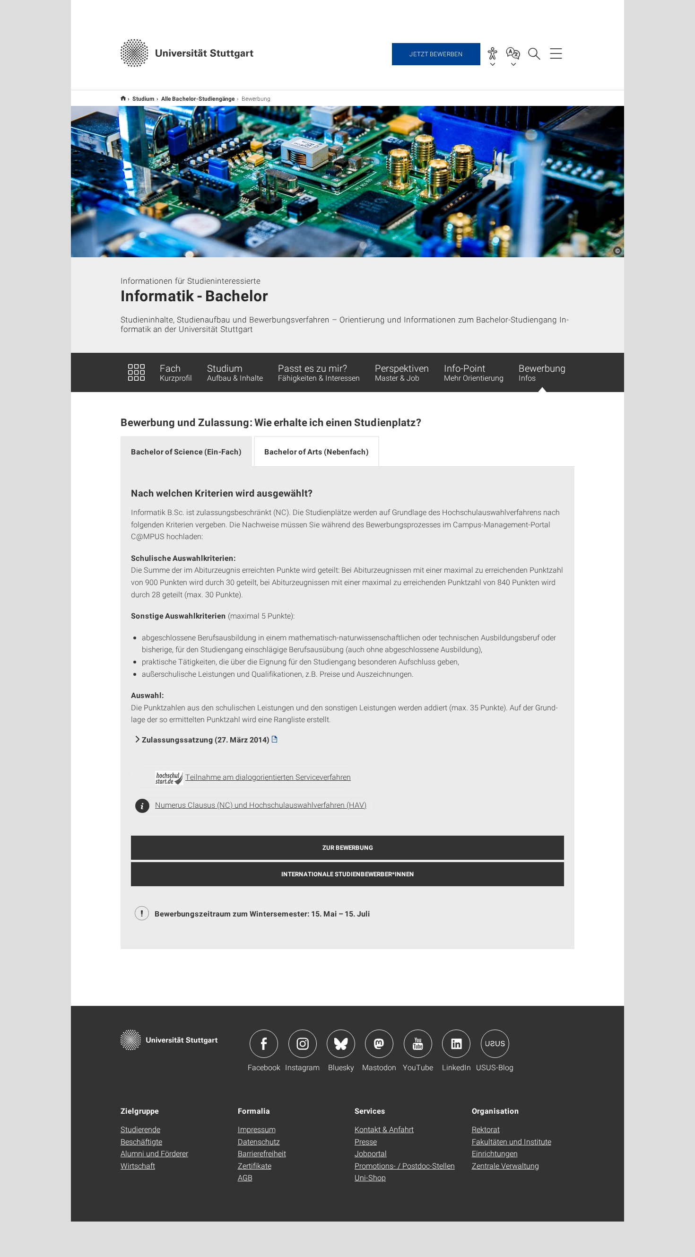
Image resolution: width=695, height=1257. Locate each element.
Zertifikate (254, 1165)
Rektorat (486, 1129)
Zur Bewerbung (347, 847)
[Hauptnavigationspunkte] (556, 53)
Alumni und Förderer (154, 1153)
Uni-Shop (370, 1177)
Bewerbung (542, 372)
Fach (176, 372)
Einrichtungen (495, 1153)
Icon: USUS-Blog (495, 1044)
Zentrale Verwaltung (505, 1165)
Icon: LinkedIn (456, 1044)
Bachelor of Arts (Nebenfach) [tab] (316, 451)
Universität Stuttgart (123, 98)
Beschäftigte (141, 1141)
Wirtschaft (138, 1165)
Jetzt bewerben (436, 54)
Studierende (140, 1129)
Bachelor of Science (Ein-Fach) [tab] (186, 451)
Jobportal (371, 1153)
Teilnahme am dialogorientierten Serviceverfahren (268, 777)
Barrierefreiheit (262, 1153)
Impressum (257, 1129)
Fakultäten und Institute (511, 1141)
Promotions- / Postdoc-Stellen (405, 1165)
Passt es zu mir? (319, 372)
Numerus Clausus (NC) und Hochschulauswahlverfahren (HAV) (260, 805)
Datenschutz (259, 1141)
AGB (245, 1177)
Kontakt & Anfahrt (384, 1129)
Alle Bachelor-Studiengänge (198, 98)
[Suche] (534, 53)
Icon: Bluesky (341, 1044)
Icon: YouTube (418, 1044)
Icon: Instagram (302, 1044)
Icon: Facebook (264, 1044)
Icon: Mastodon (379, 1044)
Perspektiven (402, 372)
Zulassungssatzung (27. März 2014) (205, 739)
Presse (366, 1141)
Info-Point (474, 372)
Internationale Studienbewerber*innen (347, 874)
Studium (143, 98)
